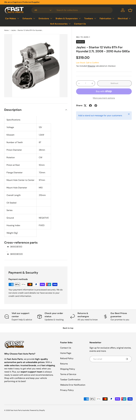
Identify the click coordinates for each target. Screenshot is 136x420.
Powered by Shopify (37, 410)
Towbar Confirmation (70, 379)
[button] (130, 10)
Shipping (91, 66)
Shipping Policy (67, 369)
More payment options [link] (104, 98)
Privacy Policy (67, 390)
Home (6, 30)
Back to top (68, 328)
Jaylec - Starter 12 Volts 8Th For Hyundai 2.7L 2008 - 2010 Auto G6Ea (27, 30)
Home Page (65, 353)
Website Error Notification (72, 384)
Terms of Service (68, 374)
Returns (64, 363)
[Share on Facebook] (90, 105)
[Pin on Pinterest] (95, 105)
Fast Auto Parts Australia (19, 410)
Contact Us (80, 23)
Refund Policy (66, 358)
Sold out (114, 83)
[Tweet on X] (85, 105)
